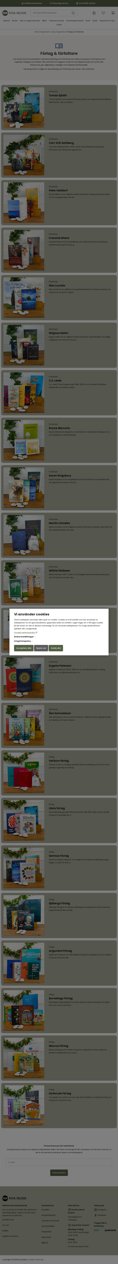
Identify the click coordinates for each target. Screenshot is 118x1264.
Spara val (41, 648)
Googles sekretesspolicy (25, 632)
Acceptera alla (23, 648)
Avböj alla (56, 648)
